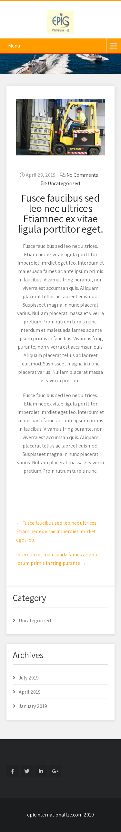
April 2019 (30, 692)
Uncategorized (64, 183)
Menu (14, 45)
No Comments (82, 175)
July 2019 (29, 677)
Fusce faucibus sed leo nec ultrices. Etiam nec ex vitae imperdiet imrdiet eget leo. (56, 531)
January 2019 (33, 706)
